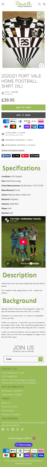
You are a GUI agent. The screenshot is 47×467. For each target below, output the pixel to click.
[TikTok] (22, 429)
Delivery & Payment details (13, 150)
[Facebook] (2, 429)
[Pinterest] (12, 429)
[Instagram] (17, 429)
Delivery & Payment (10, 414)
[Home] (23, 4)
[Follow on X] (7, 429)
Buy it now (23, 115)
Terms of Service (9, 406)
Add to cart (23, 107)
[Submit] (40, 359)
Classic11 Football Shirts (21, 460)
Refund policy (8, 410)
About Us (5, 402)
